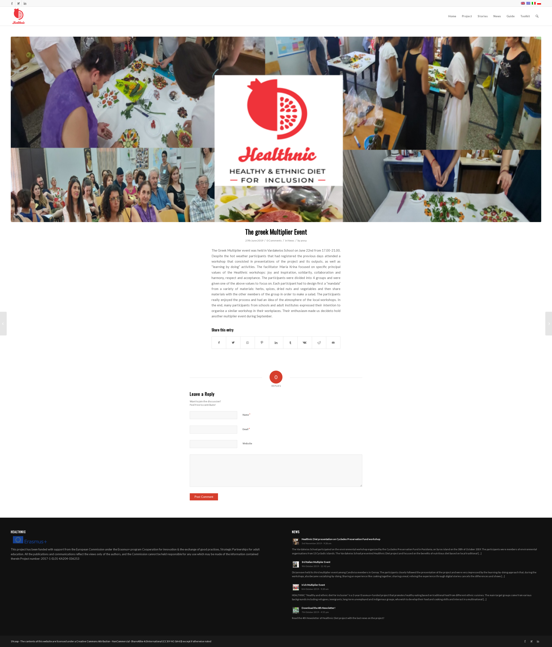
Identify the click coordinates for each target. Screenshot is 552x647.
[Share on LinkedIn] (276, 343)
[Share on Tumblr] (290, 343)
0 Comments (274, 240)
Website (247, 443)
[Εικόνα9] (276, 129)
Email (246, 429)
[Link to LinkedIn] (25, 3)
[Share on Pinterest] (262, 343)
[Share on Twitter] (233, 343)
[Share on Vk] (305, 343)
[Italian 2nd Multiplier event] (548, 323)
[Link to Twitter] (18, 3)
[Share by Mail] (333, 343)
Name (246, 414)
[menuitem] (452, 16)
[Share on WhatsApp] (247, 343)
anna (304, 240)
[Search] (537, 16)
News (291, 240)
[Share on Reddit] (319, 343)
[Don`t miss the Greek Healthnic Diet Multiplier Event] (3, 323)
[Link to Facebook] (12, 3)
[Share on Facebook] (219, 343)
